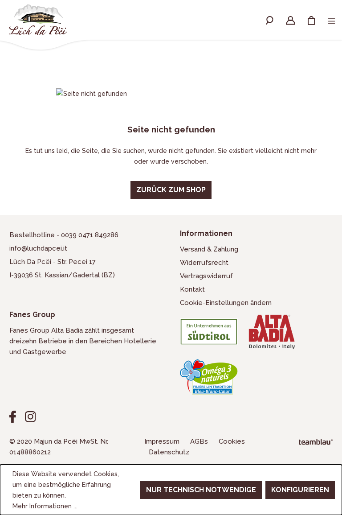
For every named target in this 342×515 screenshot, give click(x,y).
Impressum (162, 441)
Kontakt (192, 289)
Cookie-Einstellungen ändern (226, 303)
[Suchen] (270, 20)
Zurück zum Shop (171, 189)
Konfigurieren (300, 490)
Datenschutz (169, 452)
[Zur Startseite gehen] (38, 19)
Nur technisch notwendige (201, 490)
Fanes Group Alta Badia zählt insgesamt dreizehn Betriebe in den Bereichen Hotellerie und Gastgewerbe (82, 341)
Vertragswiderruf (206, 276)
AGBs (200, 441)
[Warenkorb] (311, 20)
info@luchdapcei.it (38, 248)
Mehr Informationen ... (44, 506)
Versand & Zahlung (209, 249)
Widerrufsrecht (204, 263)
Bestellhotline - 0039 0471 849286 (63, 235)
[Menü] (331, 23)
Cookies (232, 441)
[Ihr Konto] (290, 20)
